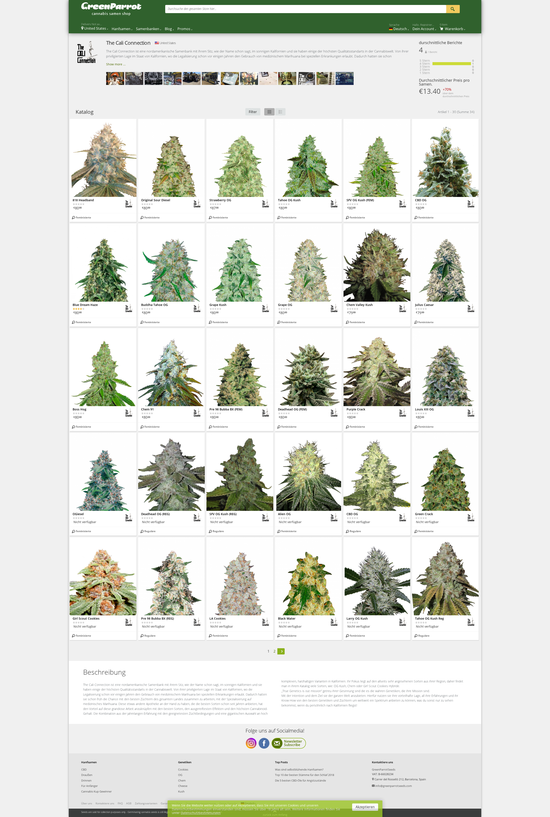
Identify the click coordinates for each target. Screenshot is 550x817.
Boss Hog (79, 409)
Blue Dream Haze (85, 305)
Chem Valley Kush (360, 305)
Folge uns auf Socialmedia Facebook (264, 743)
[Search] (453, 8)
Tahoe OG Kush (289, 200)
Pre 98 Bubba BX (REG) (157, 618)
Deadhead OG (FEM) (292, 409)
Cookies (183, 769)
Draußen (86, 775)
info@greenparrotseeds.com (393, 786)
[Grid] (269, 111)
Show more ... (116, 64)
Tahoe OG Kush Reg (429, 618)
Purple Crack (356, 409)
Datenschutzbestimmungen (201, 813)
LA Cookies (217, 618)
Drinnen (86, 780)
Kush (181, 791)
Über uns (86, 803)
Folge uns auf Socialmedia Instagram (251, 743)
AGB (128, 803)
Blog (168, 28)
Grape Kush (217, 305)
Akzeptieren (365, 807)
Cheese (182, 786)
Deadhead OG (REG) (155, 514)
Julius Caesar (424, 305)
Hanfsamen (121, 28)
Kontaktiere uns (105, 803)
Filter (253, 111)
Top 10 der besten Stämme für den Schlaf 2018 (304, 775)
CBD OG (420, 200)
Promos (183, 28)
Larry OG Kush (357, 618)
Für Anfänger (89, 786)
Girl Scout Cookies (86, 618)
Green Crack (424, 514)
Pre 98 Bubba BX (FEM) (225, 409)
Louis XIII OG (424, 409)
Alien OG (284, 514)
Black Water (286, 618)
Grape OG (285, 305)
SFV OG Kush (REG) (223, 514)
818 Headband (83, 200)
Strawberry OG (220, 200)
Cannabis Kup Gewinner (96, 791)
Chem (182, 780)
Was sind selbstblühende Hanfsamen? (299, 769)
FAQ (120, 803)
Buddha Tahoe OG (154, 305)
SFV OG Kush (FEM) (360, 200)
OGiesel (78, 514)
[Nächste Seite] (281, 651)
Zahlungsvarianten (146, 803)
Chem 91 (147, 409)
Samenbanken (147, 28)
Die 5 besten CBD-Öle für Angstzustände (300, 780)
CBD (84, 769)
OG (180, 775)
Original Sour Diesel (155, 200)
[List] (280, 111)
